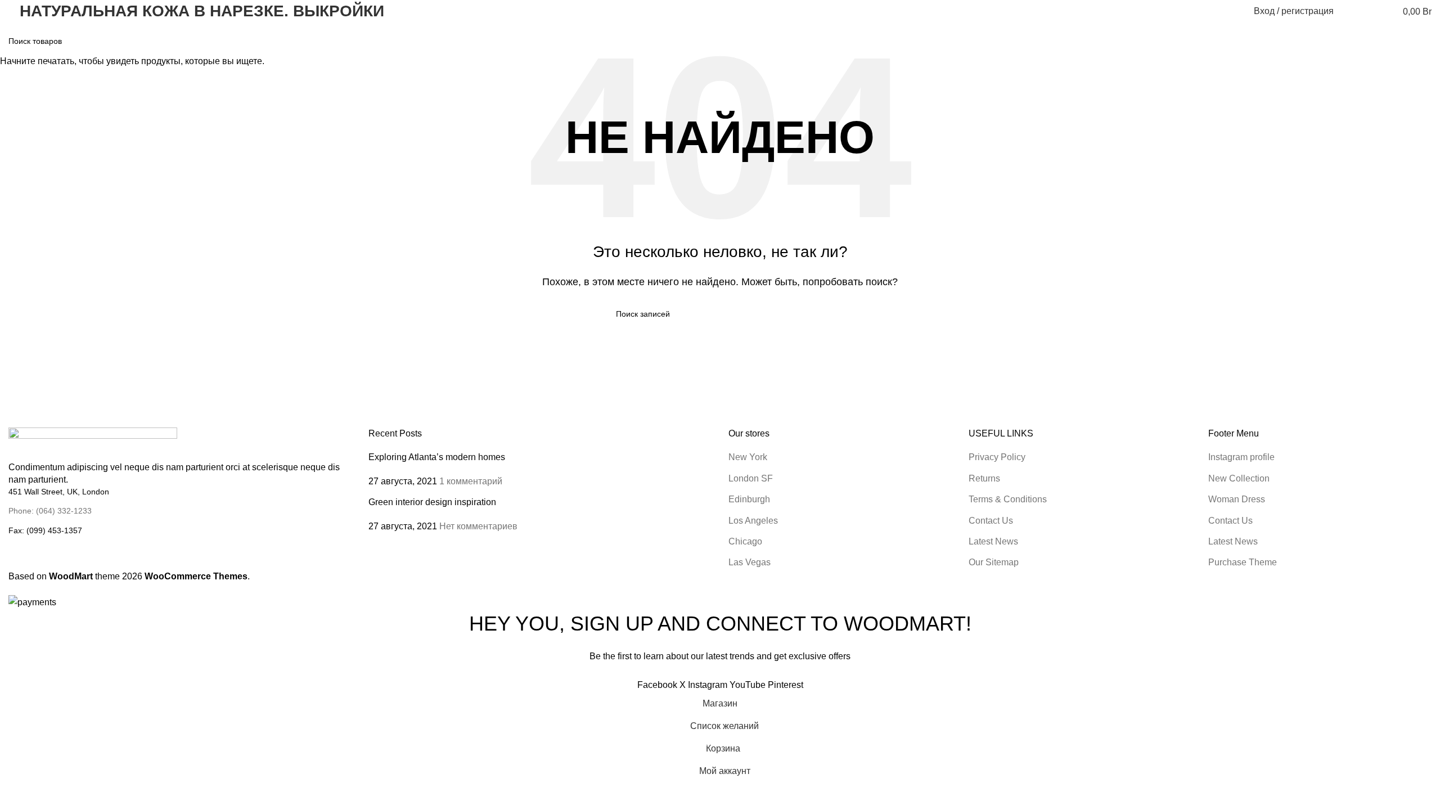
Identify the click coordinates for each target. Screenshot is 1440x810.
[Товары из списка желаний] (1370, 11)
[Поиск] (1349, 11)
